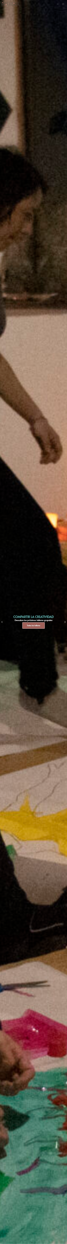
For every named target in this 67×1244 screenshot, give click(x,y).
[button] (57, 4)
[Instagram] (63, 4)
